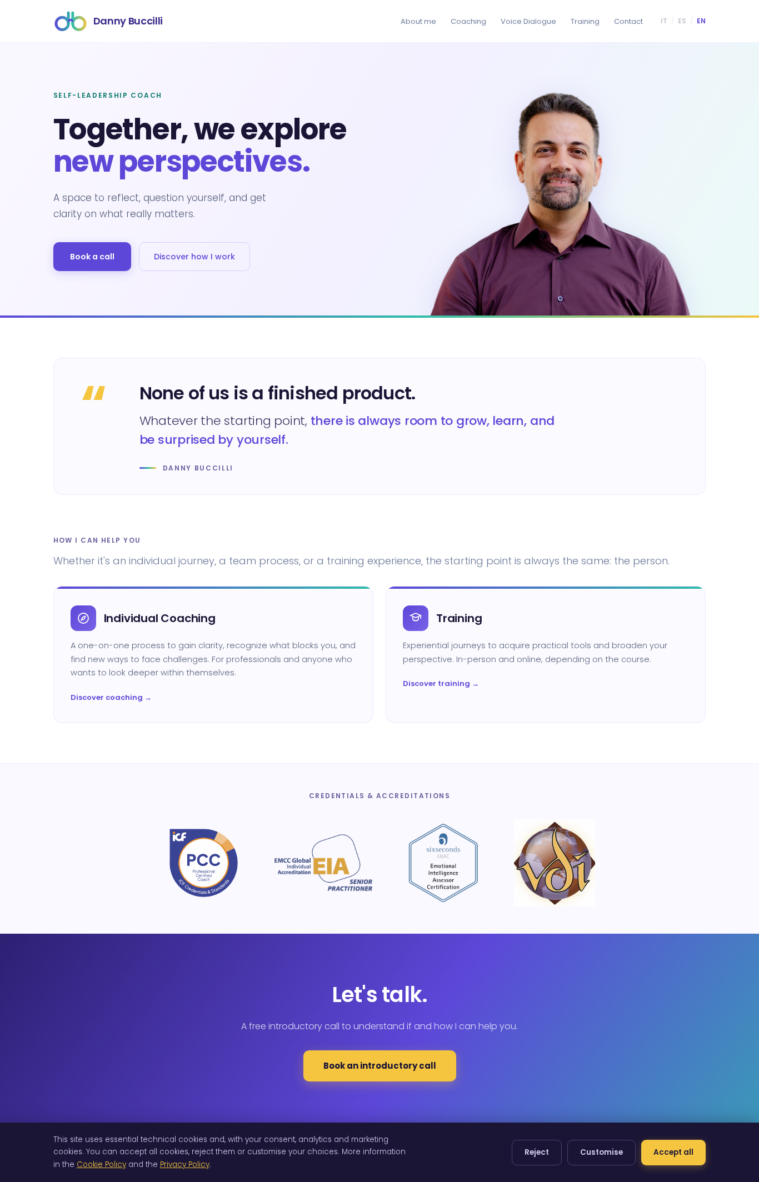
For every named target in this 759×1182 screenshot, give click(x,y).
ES (682, 21)
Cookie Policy (101, 1164)
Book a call (92, 256)
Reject (537, 1152)
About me (418, 21)
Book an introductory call (379, 1065)
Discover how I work (194, 256)
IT (664, 21)
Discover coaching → (111, 697)
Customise (601, 1152)
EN (701, 21)
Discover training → (441, 683)
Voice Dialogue (528, 21)
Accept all (673, 1152)
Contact (628, 21)
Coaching (468, 21)
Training (585, 21)
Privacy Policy (184, 1164)
